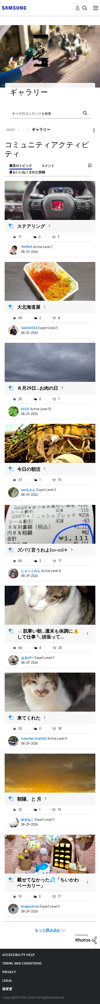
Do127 (25, 409)
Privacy (9, 972)
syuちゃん (28, 490)
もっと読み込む (48, 930)
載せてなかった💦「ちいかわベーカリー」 (48, 882)
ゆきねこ (27, 820)
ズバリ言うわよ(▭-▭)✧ (42, 550)
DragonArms (30, 907)
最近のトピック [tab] (20, 166)
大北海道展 (28, 307)
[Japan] (14, 7)
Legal (7, 981)
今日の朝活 (28, 469)
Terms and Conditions (22, 963)
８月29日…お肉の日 (37, 388)
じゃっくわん (30, 571)
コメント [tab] (47, 166)
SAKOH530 (29, 328)
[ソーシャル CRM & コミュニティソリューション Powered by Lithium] (86, 939)
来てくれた (28, 718)
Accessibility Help (18, 955)
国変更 (7, 989)
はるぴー (27, 658)
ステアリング (31, 226)
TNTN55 (27, 247)
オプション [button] (86, 130)
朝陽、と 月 (29, 799)
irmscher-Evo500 (34, 739)
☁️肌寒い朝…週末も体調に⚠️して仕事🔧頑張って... (48, 634)
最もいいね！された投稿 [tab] (27, 172)
